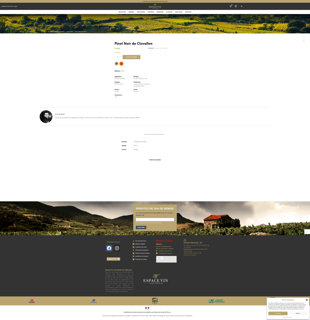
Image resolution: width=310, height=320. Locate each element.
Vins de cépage (141, 12)
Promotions (160, 12)
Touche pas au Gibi (187, 189)
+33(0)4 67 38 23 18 (6, 6)
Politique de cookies (287, 317)
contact (15, 6)
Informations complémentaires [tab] (154, 134)
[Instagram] (117, 248)
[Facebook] (109, 248)
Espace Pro (188, 12)
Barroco (133, 189)
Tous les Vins (122, 12)
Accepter (278, 313)
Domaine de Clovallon (161, 48)
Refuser (298, 313)
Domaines (131, 12)
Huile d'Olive (178, 12)
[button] (307, 300)
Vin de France (70, 31)
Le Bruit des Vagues (110, 189)
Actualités (169, 12)
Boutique (50, 31)
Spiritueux (151, 12)
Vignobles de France (59, 31)
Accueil (44, 31)
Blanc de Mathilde (161, 189)
